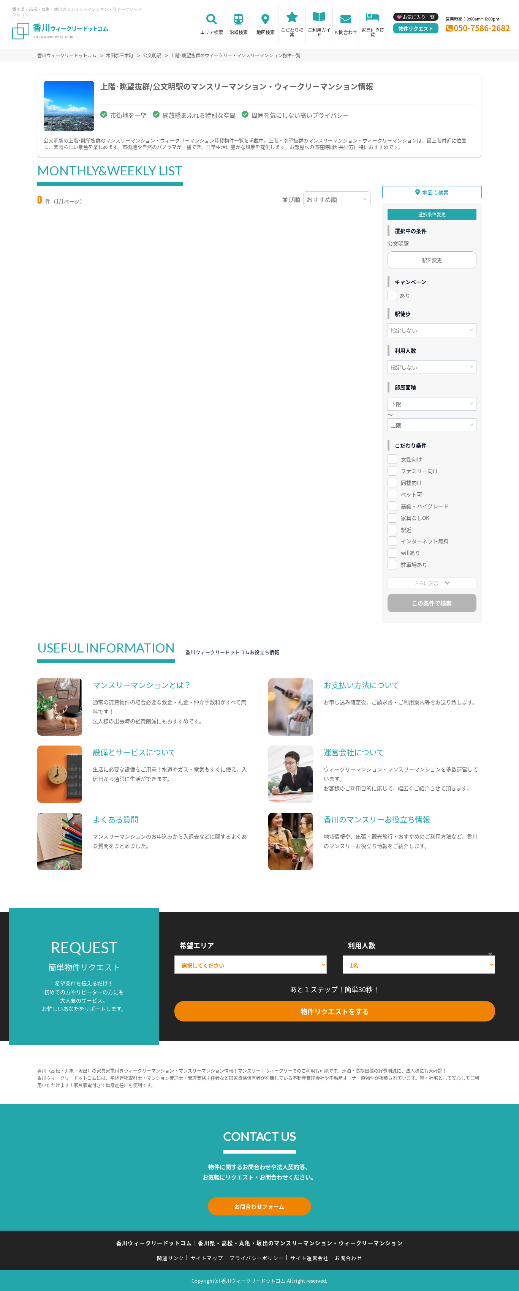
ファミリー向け (419, 470)
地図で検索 (435, 192)
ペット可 (411, 494)
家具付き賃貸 (372, 32)
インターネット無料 (425, 541)
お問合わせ (345, 32)
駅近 (406, 529)
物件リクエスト (416, 28)
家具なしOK (415, 518)
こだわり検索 (292, 32)
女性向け (411, 459)
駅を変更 (432, 259)
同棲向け (411, 482)
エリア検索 (211, 32)
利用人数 (361, 945)
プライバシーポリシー (256, 1257)
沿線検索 (238, 32)
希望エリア (197, 945)
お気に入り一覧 (419, 17)
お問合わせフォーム (259, 1206)
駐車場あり (414, 564)
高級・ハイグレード (425, 506)
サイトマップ (207, 1257)
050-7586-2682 (482, 27)
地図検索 (265, 32)
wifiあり (410, 552)
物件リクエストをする (335, 1011)
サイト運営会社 (309, 1257)
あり (405, 295)
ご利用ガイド (319, 32)
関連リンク (170, 1257)
